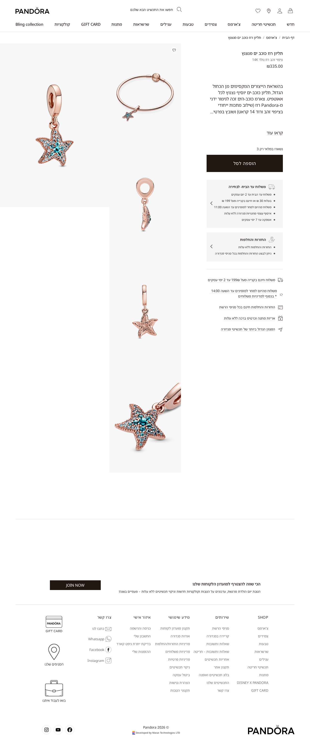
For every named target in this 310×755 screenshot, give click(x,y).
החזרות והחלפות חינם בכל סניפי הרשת (247, 307)
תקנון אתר (221, 667)
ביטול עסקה (181, 675)
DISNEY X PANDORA (252, 682)
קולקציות (62, 24)
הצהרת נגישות (179, 682)
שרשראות (141, 24)
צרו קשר (223, 690)
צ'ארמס (234, 24)
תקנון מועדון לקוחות (175, 628)
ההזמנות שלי (141, 651)
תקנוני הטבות (180, 690)
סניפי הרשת (220, 628)
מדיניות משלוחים (177, 651)
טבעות (188, 24)
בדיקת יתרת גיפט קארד (133, 643)
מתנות (116, 24)
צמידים (211, 24)
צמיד (264, 636)
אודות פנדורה (180, 636)
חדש (290, 24)
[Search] (179, 10)
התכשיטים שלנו (218, 682)
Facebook (96, 649)
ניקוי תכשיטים (180, 667)
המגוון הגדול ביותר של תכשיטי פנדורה (248, 329)
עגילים (165, 24)
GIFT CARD (91, 24)
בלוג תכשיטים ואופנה (214, 675)
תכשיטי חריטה (264, 24)
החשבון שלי (142, 636)
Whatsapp (96, 639)
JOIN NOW (75, 585)
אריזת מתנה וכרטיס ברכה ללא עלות (249, 318)
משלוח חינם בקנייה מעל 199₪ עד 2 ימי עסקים (241, 280)
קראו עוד (275, 132)
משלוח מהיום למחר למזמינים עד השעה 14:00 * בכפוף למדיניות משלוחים (243, 293)
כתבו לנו (98, 628)
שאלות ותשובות (217, 643)
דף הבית (288, 37)
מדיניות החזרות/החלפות (172, 643)
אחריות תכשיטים (217, 659)
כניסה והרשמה (140, 628)
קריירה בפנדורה (218, 636)
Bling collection (29, 24)
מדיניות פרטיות (179, 659)
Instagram (95, 660)
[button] (145, 97)
